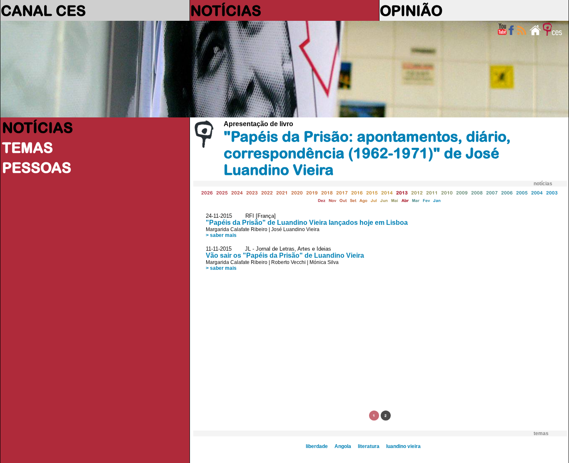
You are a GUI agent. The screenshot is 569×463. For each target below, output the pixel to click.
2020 (297, 192)
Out (343, 200)
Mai (394, 200)
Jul (374, 200)
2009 (462, 192)
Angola (342, 446)
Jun (384, 200)
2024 (237, 192)
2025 (222, 192)
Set (353, 200)
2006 (507, 192)
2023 (252, 192)
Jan (437, 200)
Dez (321, 200)
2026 (207, 192)
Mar (415, 200)
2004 (537, 192)
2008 (477, 192)
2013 (402, 192)
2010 (447, 192)
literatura (368, 446)
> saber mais (221, 235)
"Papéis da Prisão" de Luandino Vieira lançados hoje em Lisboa (307, 222)
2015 (372, 192)
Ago (363, 200)
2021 (282, 192)
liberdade (317, 446)
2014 (387, 192)
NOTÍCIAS (225, 10)
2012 (417, 192)
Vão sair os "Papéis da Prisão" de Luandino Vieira (285, 255)
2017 (342, 192)
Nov (332, 200)
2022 (267, 192)
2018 (327, 192)
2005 (522, 192)
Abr (405, 200)
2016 (357, 192)
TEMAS (27, 147)
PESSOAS (36, 167)
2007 (492, 192)
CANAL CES (43, 10)
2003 (552, 192)
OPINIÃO (411, 10)
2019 (312, 192)
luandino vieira (403, 446)
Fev (426, 200)
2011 (432, 192)
